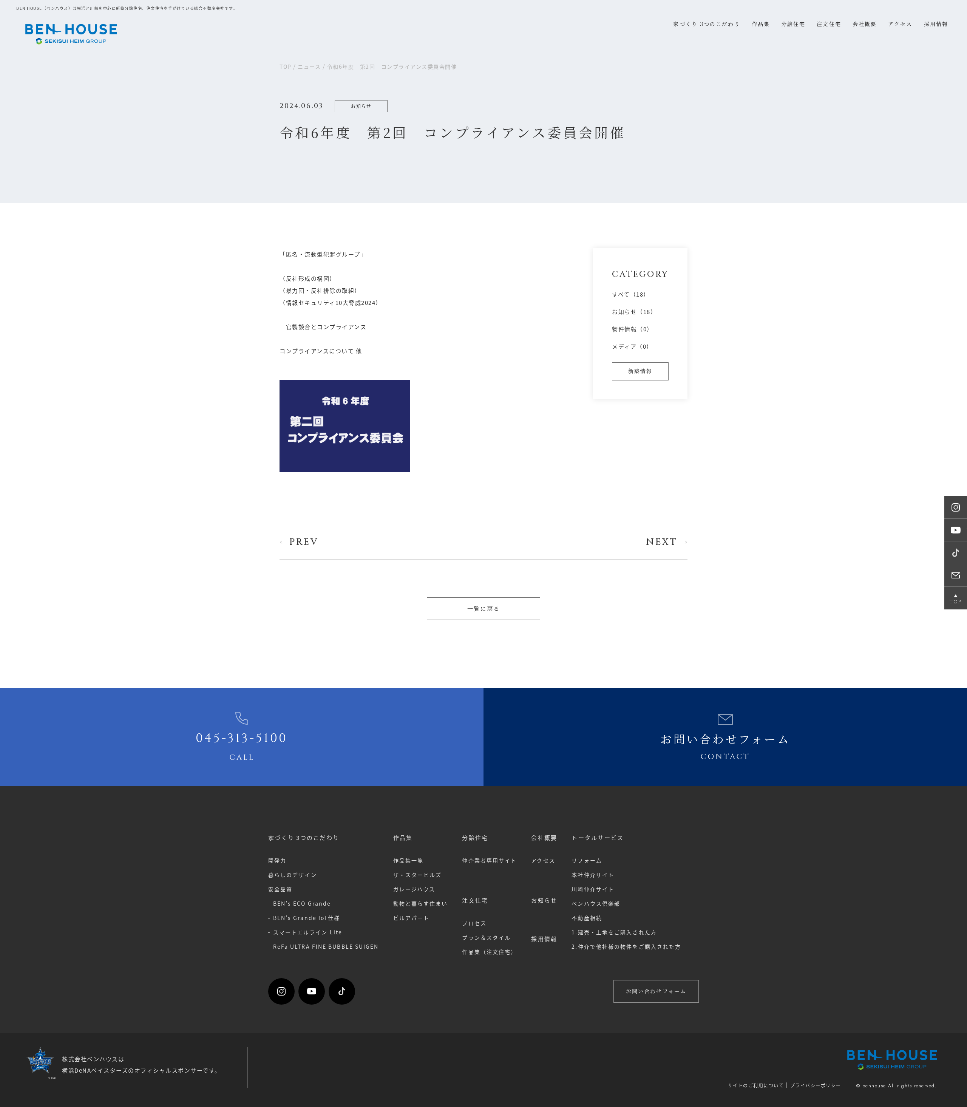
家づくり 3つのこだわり (303, 837)
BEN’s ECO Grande (302, 903)
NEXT (662, 542)
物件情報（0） (632, 329)
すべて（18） (631, 294)
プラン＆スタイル (486, 937)
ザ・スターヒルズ (417, 874)
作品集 (403, 837)
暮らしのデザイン (292, 874)
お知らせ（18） (634, 311)
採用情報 (544, 939)
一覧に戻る (483, 608)
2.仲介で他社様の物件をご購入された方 (626, 946)
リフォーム (587, 860)
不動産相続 (587, 917)
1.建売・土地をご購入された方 (614, 932)
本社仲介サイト (593, 874)
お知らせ (544, 900)
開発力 (277, 860)
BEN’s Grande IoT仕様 (306, 917)
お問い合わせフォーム (656, 991)
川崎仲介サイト (593, 889)
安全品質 (280, 889)
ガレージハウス (414, 889)
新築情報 (640, 371)
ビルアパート (411, 917)
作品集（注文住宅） (489, 951)
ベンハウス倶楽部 (596, 903)
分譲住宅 (475, 837)
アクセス (543, 860)
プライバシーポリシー (815, 1085)
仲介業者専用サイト (489, 860)
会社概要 (544, 837)
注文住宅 (475, 900)
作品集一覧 (408, 860)
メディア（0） (632, 346)
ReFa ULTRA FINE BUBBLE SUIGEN (326, 946)
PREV (304, 542)
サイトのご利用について (756, 1085)
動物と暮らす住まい (420, 903)
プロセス (474, 923)
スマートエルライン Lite (307, 932)
